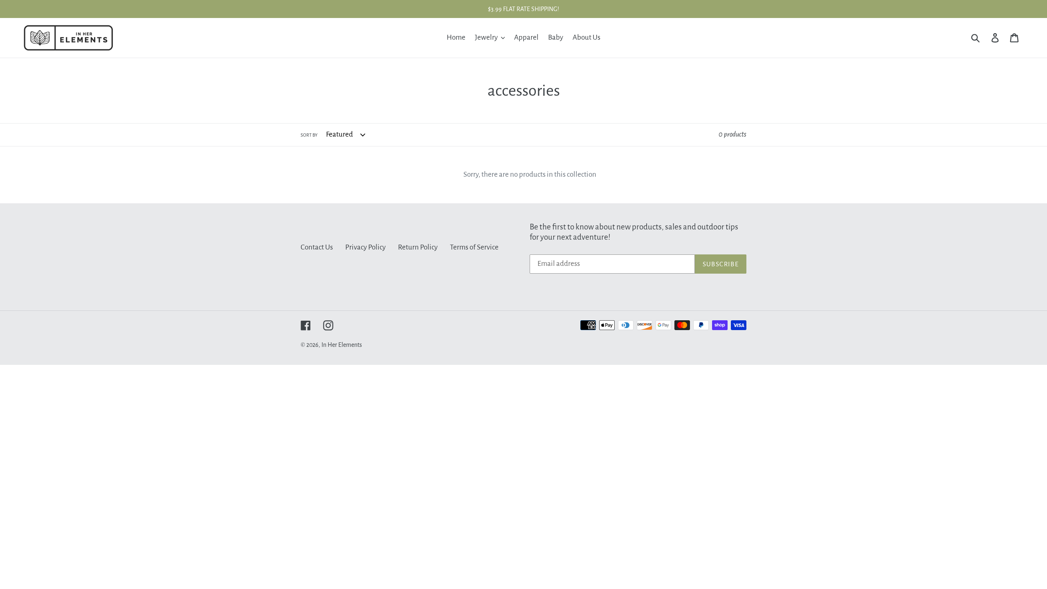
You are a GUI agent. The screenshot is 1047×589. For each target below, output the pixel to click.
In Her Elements (341, 345)
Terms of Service (474, 247)
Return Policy (418, 247)
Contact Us (317, 247)
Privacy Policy (365, 247)
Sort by (309, 135)
